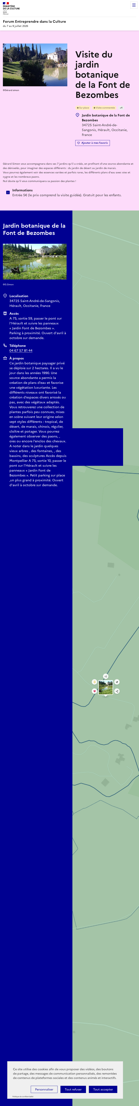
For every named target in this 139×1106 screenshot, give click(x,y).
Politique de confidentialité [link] (22, 1096)
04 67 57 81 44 (20, 350)
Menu (134, 5)
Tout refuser (73, 1089)
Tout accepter (103, 1089)
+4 (121, 107)
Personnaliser (44, 1089)
